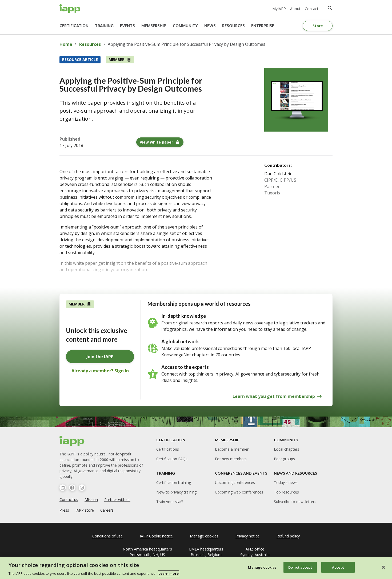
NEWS (210, 25)
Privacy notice (247, 536)
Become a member (232, 449)
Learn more (168, 573)
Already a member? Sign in (100, 371)
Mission (91, 499)
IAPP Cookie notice (156, 536)
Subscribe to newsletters (295, 501)
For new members (231, 458)
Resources (90, 44)
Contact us (68, 499)
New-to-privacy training (176, 492)
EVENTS (127, 25)
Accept (338, 567)
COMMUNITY (185, 25)
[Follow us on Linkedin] (62, 488)
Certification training (173, 482)
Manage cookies (262, 567)
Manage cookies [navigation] (204, 536)
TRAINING (104, 25)
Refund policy (288, 536)
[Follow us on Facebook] (72, 488)
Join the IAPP (100, 357)
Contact (311, 8)
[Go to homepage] (70, 8)
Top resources (286, 492)
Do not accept (300, 567)
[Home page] (72, 441)
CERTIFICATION (74, 25)
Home (65, 44)
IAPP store (84, 510)
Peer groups (284, 458)
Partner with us (117, 499)
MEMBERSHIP (153, 25)
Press (64, 510)
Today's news (286, 482)
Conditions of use (107, 536)
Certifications (167, 449)
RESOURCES (233, 25)
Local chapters (286, 449)
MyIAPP (279, 8)
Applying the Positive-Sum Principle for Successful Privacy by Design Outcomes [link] (186, 44)
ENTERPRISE (262, 25)
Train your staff (169, 501)
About (295, 8)
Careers (107, 510)
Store (318, 25)
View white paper (156, 142)
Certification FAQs (171, 458)
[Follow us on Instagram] (82, 488)
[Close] (383, 567)
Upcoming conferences (235, 482)
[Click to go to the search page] (330, 8)
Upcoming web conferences (239, 492)
